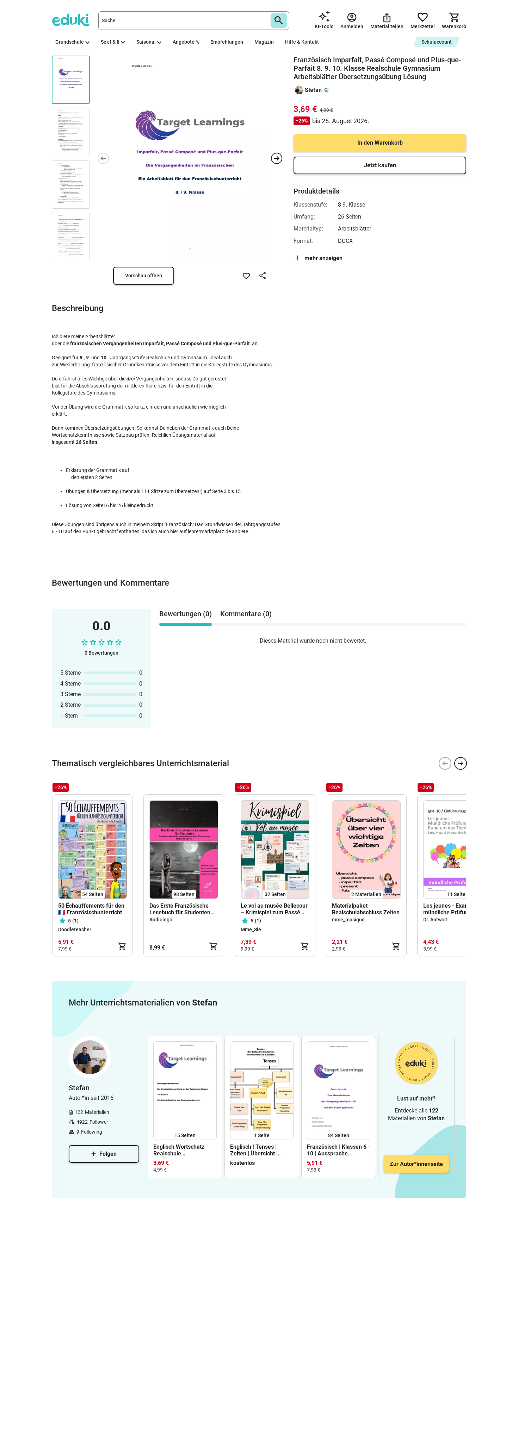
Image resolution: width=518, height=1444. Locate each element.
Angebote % (186, 42)
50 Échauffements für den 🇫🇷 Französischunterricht (91, 909)
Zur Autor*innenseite (416, 1164)
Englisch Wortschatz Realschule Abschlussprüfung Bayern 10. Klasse (178, 1150)
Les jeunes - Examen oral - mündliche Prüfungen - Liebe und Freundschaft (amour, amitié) (457, 909)
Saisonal (146, 42)
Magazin (264, 42)
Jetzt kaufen (380, 165)
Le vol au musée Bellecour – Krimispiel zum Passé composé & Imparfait (274, 909)
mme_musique (348, 919)
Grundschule (69, 42)
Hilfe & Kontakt (302, 42)
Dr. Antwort (435, 919)
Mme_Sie (251, 929)
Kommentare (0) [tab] (246, 614)
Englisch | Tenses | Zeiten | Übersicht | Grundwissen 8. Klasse (259, 1150)
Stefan (313, 90)
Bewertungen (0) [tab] (185, 614)
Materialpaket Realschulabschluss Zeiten (366, 909)
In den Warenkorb (380, 142)
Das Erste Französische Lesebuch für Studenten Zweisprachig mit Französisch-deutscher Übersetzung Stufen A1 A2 (183, 909)
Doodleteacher (74, 929)
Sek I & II (110, 42)
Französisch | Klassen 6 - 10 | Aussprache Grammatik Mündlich (338, 1150)
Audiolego (160, 919)
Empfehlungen (226, 42)
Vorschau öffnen (143, 275)
